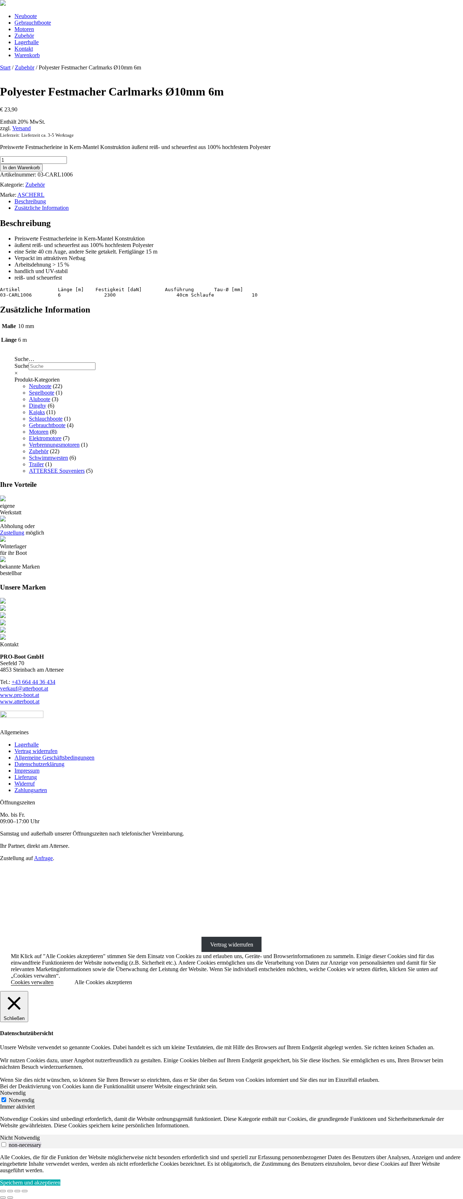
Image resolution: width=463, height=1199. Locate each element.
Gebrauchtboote (32, 23)
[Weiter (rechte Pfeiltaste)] (10, 1197)
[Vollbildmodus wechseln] (10, 1191)
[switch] (3, 1144)
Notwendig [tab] (13, 1093)
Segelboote (41, 393)
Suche (21, 366)
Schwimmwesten (48, 458)
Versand (21, 128)
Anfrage (43, 858)
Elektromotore (45, 438)
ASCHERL (30, 195)
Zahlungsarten (30, 790)
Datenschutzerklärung (39, 764)
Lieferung (25, 777)
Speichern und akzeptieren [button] (30, 1182)
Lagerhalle (26, 42)
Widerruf (24, 784)
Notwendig (21, 1100)
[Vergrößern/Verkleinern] (3, 1191)
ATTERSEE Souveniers (57, 471)
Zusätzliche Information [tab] (41, 208)
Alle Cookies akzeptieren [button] (103, 982)
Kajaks (37, 412)
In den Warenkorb (21, 167)
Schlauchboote (46, 419)
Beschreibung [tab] (30, 201)
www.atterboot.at (19, 701)
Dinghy (37, 406)
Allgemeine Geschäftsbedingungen (54, 757)
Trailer (36, 464)
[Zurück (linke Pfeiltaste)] (3, 1197)
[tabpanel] (231, 1122)
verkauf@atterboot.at (24, 688)
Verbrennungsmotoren (54, 445)
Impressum (26, 771)
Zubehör (24, 36)
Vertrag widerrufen (36, 751)
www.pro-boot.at (19, 695)
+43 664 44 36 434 (33, 682)
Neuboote (25, 16)
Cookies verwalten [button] (32, 982)
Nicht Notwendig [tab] (20, 1138)
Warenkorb (27, 55)
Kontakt (23, 49)
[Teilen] (17, 1191)
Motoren (24, 29)
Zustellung (12, 533)
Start (5, 67)
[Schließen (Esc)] (24, 1191)
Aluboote (39, 399)
